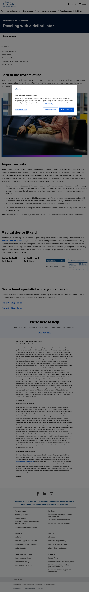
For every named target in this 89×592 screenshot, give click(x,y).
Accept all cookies (66, 110)
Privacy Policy (49, 104)
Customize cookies (21, 110)
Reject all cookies (50, 110)
